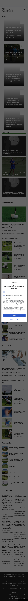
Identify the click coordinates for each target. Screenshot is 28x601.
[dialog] (14, 300)
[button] (14, 298)
